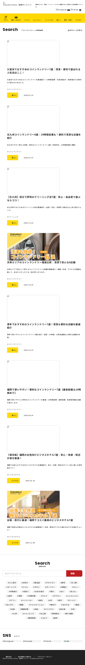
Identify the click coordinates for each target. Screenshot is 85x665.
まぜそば (66, 605)
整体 (77, 605)
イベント (27, 20)
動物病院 (32, 618)
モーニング (12, 587)
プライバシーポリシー (45, 657)
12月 (15, 613)
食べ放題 (69, 613)
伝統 (13, 609)
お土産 (43, 613)
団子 (60, 600)
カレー (75, 587)
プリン (13, 600)
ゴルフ (44, 618)
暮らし (59, 20)
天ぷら (73, 591)
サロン (37, 587)
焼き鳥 (62, 609)
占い (62, 591)
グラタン (57, 596)
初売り (26, 591)
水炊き (25, 583)
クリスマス (49, 609)
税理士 (64, 587)
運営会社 (9, 657)
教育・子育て (68, 20)
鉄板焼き (55, 613)
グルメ (6, 20)
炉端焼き (13, 591)
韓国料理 (24, 609)
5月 (73, 609)
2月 (50, 600)
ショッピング (29, 613)
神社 (36, 609)
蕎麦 (22, 605)
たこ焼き (12, 583)
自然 (10, 596)
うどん (25, 587)
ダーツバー (50, 587)
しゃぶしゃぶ (73, 596)
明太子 (53, 605)
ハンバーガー (27, 600)
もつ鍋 (74, 583)
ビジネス (78, 20)
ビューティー (37, 20)
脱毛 (41, 600)
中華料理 (32, 596)
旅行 (52, 591)
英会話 (37, 583)
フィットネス (49, 20)
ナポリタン (50, 583)
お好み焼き (39, 591)
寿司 (63, 583)
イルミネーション (37, 605)
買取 (20, 596)
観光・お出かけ (16, 20)
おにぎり (10, 605)
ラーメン (72, 600)
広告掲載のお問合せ (24, 657)
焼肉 (55, 618)
